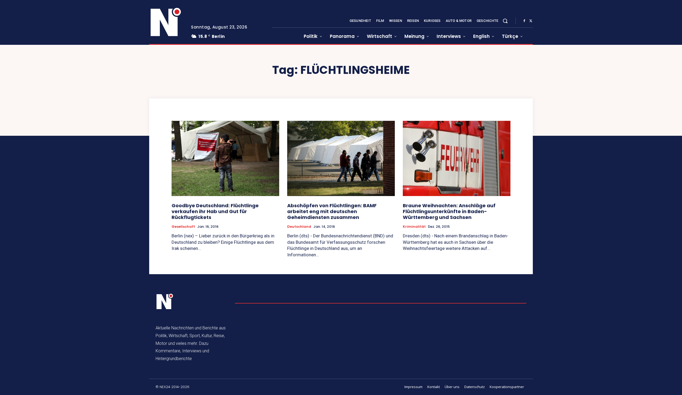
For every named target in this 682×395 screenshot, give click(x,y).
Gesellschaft (183, 227)
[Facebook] (524, 21)
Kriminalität (414, 227)
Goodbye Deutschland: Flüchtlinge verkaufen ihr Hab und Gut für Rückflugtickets (215, 211)
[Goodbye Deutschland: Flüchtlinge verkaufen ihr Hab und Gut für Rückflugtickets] (225, 158)
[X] (530, 21)
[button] (505, 20)
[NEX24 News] (166, 22)
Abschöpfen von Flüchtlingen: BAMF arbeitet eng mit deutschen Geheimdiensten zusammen (332, 211)
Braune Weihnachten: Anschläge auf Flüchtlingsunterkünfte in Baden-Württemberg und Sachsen (449, 211)
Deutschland (299, 227)
